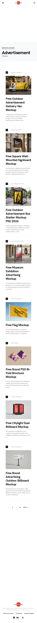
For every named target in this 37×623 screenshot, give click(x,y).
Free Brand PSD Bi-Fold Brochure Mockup (18, 373)
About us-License (8, 613)
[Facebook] (14, 618)
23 (20, 507)
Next (25, 507)
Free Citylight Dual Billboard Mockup (18, 425)
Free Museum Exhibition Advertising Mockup (14, 273)
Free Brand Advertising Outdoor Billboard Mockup (17, 478)
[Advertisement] (18, 24)
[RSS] (23, 618)
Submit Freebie (29, 613)
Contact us (19, 613)
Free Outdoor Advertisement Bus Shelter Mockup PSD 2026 (18, 215)
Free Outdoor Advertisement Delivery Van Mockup (15, 104)
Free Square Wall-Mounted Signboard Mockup (18, 160)
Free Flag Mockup (17, 325)
